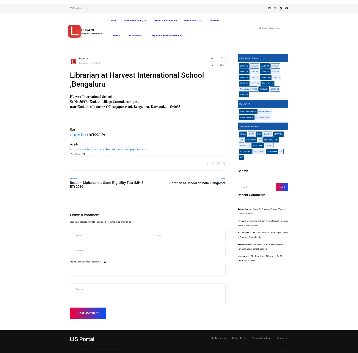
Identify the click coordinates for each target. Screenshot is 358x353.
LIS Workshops (262, 117)
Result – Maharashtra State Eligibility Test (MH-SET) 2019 (107, 185)
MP (260, 140)
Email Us (77, 8)
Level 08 (275, 72)
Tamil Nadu (258, 151)
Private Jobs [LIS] (192, 20)
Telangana (272, 151)
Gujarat (268, 134)
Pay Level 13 (267, 83)
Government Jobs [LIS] (135, 20)
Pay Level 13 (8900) (248, 89)
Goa (259, 134)
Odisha (269, 146)
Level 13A (264, 89)
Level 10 (254, 77)
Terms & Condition (261, 338)
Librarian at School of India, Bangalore (197, 183)
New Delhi (258, 146)
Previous (74, 178)
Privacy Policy (239, 338)
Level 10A (265, 77)
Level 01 (244, 66)
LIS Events (214, 20)
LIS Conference (248, 112)
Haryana (278, 134)
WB (241, 157)
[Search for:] (258, 187)
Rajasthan (245, 151)
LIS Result (116, 35)
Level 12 (244, 83)
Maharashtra (271, 140)
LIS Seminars (264, 112)
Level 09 (244, 77)
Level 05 (244, 72)
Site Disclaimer (218, 338)
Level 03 (265, 66)
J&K (241, 140)
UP (281, 151)
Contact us (282, 338)
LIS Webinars (246, 117)
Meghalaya (245, 146)
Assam (243, 134)
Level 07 (265, 72)
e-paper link (78, 134)
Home (113, 20)
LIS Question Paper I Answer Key (166, 35)
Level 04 (275, 66)
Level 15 (244, 95)
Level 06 (254, 72)
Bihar (251, 134)
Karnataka (251, 140)
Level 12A (255, 83)
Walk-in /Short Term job (165, 20)
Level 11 (276, 77)
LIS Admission (135, 35)
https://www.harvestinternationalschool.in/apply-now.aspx (109, 149)
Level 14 (275, 89)
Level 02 (254, 66)
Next (223, 178)
